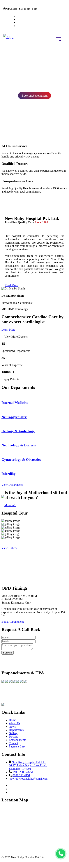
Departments (16, 729)
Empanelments (17, 739)
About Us (14, 723)
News (12, 726)
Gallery (13, 733)
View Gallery (9, 548)
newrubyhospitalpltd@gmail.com (29, 778)
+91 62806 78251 (23, 772)
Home (12, 720)
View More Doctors (16, 336)
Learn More (8, 329)
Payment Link (17, 746)
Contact (13, 743)
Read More (11, 285)
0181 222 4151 (21, 775)
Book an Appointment (34, 95)
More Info (10, 505)
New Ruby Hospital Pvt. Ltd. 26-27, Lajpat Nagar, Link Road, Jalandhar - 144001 (28, 765)
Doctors (13, 736)
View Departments (12, 484)
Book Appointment (12, 621)
